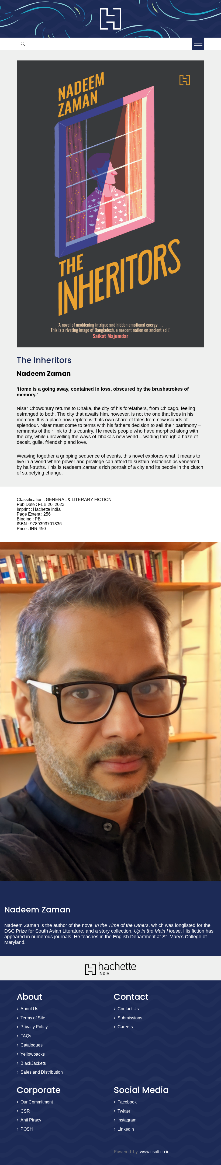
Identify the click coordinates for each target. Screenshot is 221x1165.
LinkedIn (126, 1129)
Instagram (127, 1120)
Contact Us (128, 1008)
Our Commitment (36, 1102)
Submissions (130, 1018)
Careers (125, 1026)
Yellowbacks (32, 1054)
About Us (29, 1008)
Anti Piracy (30, 1120)
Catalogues (31, 1045)
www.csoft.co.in (155, 1151)
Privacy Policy (34, 1026)
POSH (26, 1129)
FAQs (25, 1036)
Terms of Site (32, 1018)
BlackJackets (33, 1063)
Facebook (127, 1102)
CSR (25, 1111)
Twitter (124, 1111)
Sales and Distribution (41, 1072)
